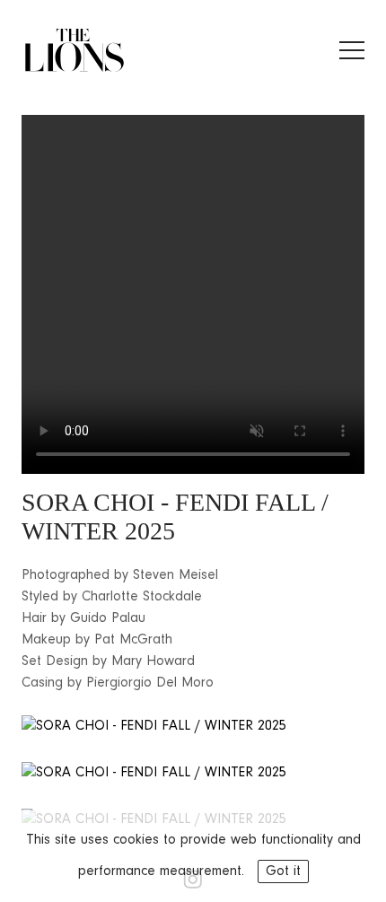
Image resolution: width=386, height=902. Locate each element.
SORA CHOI (88, 502)
